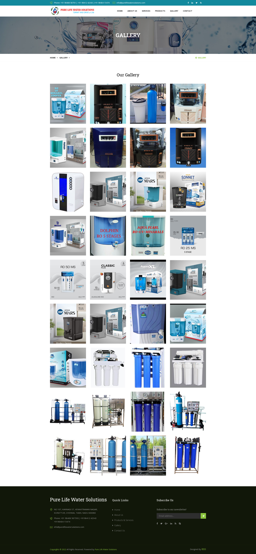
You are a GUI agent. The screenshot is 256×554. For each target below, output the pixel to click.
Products (160, 11)
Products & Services (123, 520)
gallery (63, 57)
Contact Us (119, 530)
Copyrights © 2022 (58, 549)
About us (132, 11)
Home (120, 11)
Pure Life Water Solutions (106, 549)
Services (146, 11)
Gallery (174, 11)
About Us (118, 514)
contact (187, 11)
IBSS (203, 549)
